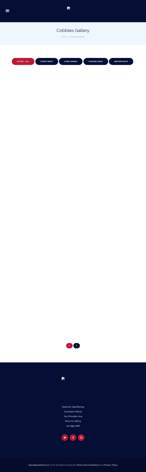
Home (64, 37)
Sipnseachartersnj (37, 465)
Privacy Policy (111, 465)
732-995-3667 (73, 426)
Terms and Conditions (88, 465)
